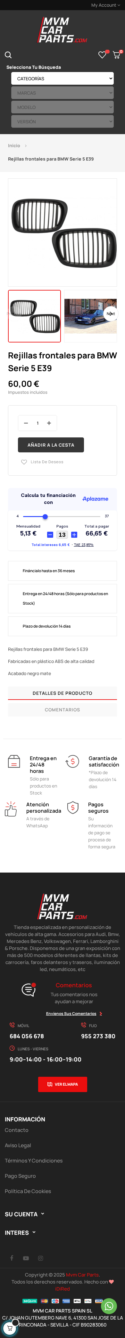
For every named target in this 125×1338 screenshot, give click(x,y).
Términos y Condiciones (34, 1160)
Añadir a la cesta (51, 445)
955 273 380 (98, 1036)
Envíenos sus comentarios (71, 1013)
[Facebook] (11, 1258)
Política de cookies (28, 1191)
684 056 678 (27, 1036)
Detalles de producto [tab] (62, 693)
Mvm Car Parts (82, 1274)
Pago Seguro (20, 1175)
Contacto (17, 1129)
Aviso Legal (18, 1145)
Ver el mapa (66, 1084)
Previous (14, 313)
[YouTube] (26, 1258)
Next (111, 313)
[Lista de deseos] (102, 54)
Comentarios (62, 710)
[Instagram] (40, 1258)
